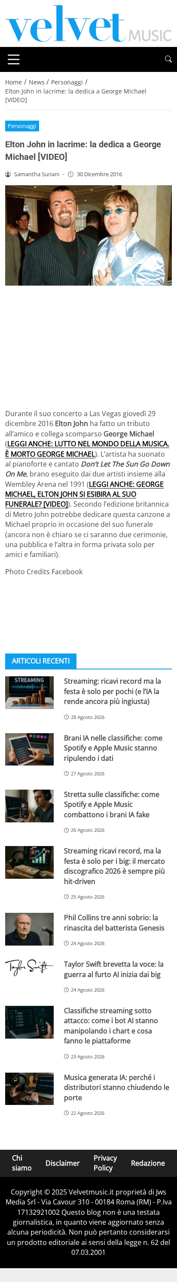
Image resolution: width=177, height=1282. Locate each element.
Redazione (148, 1163)
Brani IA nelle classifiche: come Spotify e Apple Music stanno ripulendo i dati (113, 748)
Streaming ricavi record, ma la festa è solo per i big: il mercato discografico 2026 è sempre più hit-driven (114, 866)
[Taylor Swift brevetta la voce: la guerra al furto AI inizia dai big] (29, 967)
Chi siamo (22, 1163)
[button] (168, 59)
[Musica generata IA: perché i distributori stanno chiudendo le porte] (29, 1089)
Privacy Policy (105, 1163)
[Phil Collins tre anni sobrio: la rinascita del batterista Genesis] (29, 929)
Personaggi (22, 126)
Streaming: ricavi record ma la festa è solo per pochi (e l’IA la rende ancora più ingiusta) (112, 691)
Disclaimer (63, 1163)
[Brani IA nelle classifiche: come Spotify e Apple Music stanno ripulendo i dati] (29, 749)
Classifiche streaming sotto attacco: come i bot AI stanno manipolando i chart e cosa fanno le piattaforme (111, 1026)
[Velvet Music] (88, 23)
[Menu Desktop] (13, 59)
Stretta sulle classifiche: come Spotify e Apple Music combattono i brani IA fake (111, 804)
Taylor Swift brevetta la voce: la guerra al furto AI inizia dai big (114, 969)
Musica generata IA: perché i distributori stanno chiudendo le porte (116, 1087)
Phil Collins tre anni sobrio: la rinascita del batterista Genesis (114, 922)
